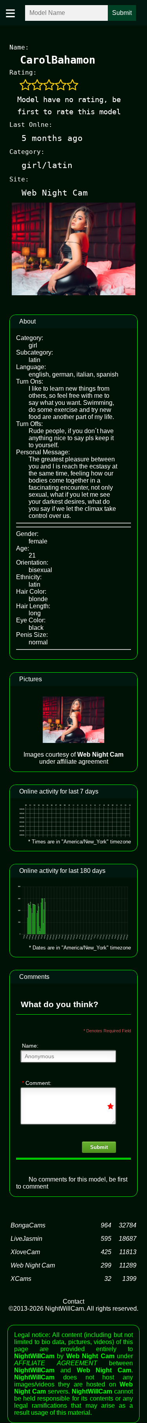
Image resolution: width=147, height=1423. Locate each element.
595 (106, 1238)
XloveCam (25, 1252)
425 (106, 1252)
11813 (127, 1252)
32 (107, 1278)
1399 (129, 1278)
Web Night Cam (33, 1265)
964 (106, 1225)
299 (106, 1265)
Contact (73, 1301)
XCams (21, 1278)
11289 (127, 1265)
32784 (127, 1225)
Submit (99, 1147)
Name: (30, 1046)
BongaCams (28, 1225)
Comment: (36, 1083)
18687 (127, 1238)
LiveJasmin (26, 1238)
